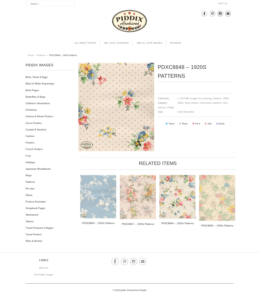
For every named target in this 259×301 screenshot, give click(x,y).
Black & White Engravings (40, 83)
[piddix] (129, 22)
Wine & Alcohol (34, 240)
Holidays (30, 162)
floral (187, 103)
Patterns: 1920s (221, 98)
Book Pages (32, 90)
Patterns (30, 181)
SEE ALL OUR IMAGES (149, 43)
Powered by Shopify (136, 290)
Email (221, 123)
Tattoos (30, 221)
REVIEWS (175, 43)
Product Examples (36, 201)
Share (185, 123)
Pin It (197, 123)
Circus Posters (34, 123)
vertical (161, 107)
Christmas (31, 109)
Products (41, 55)
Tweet (171, 123)
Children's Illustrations (38, 103)
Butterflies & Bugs (35, 96)
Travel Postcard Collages (39, 227)
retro (225, 103)
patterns (217, 103)
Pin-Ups (30, 188)
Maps (29, 175)
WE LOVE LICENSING (116, 43)
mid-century (206, 103)
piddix (123, 290)
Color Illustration (185, 111)
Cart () (222, 3)
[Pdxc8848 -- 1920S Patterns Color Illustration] (116, 107)
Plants (29, 195)
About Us (43, 267)
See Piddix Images (43, 274)
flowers (195, 103)
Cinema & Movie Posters (39, 116)
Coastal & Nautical (36, 129)
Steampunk (32, 214)
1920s (180, 103)
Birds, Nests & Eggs (37, 77)
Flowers (30, 142)
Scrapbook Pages (35, 208)
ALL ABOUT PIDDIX (85, 43)
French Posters (34, 149)
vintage (170, 107)
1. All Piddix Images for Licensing (194, 98)
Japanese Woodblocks (38, 168)
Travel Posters (34, 234)
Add (209, 123)
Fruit (28, 155)
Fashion (30, 136)
